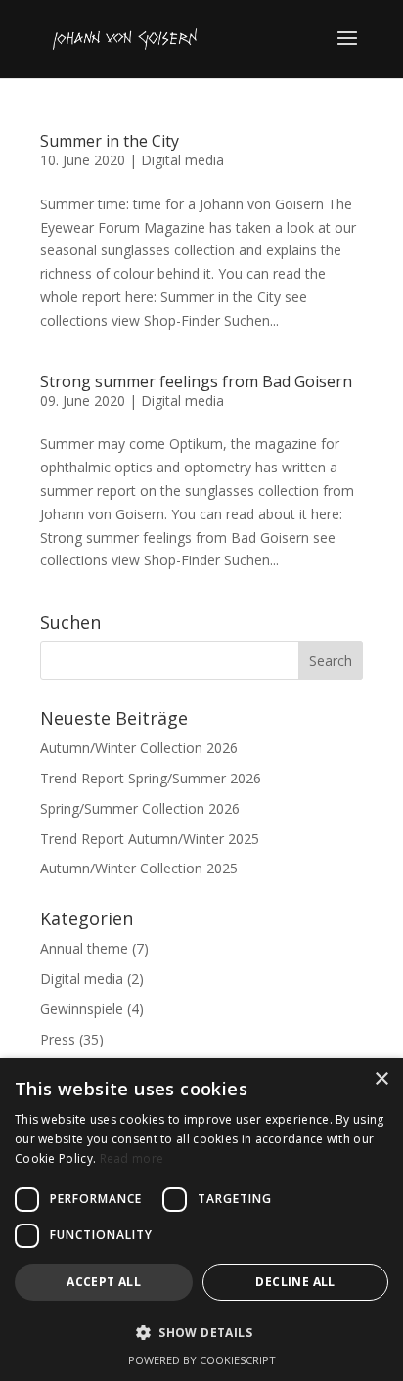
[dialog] (201, 1219)
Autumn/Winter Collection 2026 (139, 747)
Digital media (182, 160)
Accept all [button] (104, 1281)
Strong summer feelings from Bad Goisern (196, 381)
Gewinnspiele (81, 1009)
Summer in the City (109, 141)
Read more (132, 1158)
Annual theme (84, 948)
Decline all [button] (295, 1281)
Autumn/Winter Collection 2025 (139, 868)
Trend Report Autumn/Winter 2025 (149, 838)
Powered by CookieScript (202, 1360)
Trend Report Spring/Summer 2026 (150, 778)
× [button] (381, 1079)
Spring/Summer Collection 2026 (140, 808)
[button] (201, 1333)
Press (57, 1039)
